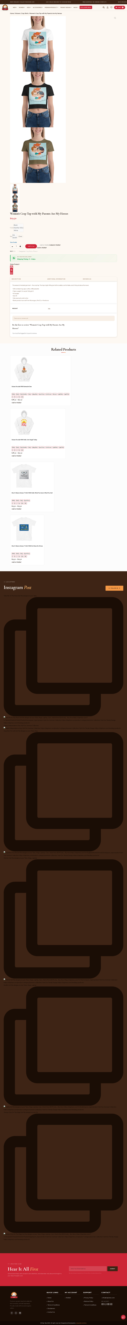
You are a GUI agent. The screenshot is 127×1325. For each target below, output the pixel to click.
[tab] (28, 279)
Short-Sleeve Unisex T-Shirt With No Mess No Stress (27, 546)
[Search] (104, 7)
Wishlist (68, 1298)
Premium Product (51, 7)
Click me (123, 1317)
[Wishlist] (111, 7)
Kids (28, 7)
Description (16, 279)
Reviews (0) (87, 279)
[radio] (18, 225)
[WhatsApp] (63, 273)
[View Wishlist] (111, 7)
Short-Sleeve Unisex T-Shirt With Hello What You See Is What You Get (32, 493)
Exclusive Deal (86, 7)
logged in (23, 333)
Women (21, 7)
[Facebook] (63, 267)
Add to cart (31, 246)
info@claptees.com (108, 1298)
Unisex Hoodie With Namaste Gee (22, 386)
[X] (63, 270)
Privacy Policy (88, 1298)
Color (12, 228)
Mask (75, 7)
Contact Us (51, 1312)
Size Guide (13, 242)
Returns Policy (88, 1301)
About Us (51, 1301)
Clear (20, 236)
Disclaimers (51, 1308)
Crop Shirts (24, 13)
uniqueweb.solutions (81, 1323)
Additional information (56, 279)
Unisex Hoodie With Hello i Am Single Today (24, 440)
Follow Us (114, 588)
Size (11, 236)
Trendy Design (65, 7)
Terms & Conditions (54, 1305)
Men (14, 7)
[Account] (107, 7)
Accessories (37, 7)
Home (12, 13)
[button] (50, 245)
